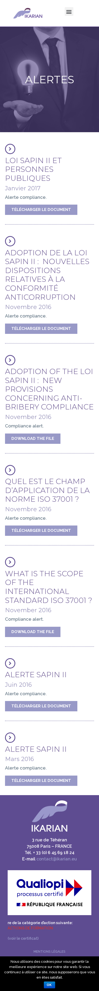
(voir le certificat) (23, 938)
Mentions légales (49, 951)
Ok (49, 985)
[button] (41, 210)
